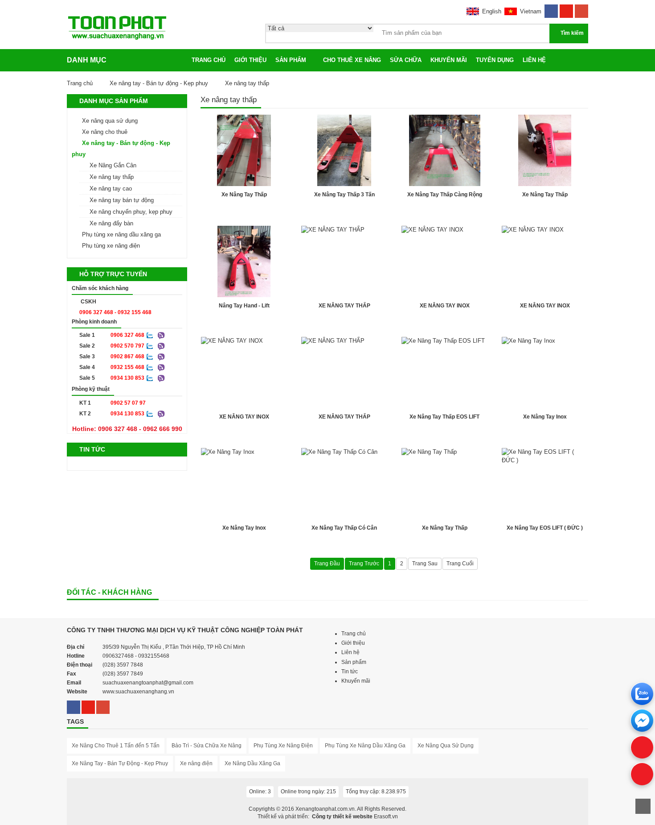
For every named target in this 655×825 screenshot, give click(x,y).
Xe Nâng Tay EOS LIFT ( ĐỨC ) (545, 528)
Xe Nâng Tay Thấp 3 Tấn (344, 194)
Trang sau (425, 563)
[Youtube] (566, 8)
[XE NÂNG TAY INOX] (444, 261)
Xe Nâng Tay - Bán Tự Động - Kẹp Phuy (120, 763)
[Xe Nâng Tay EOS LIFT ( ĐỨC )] (545, 483)
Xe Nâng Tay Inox (545, 417)
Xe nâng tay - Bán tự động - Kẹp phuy (159, 83)
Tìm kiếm (572, 33)
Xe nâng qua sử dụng (110, 120)
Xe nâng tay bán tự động (122, 200)
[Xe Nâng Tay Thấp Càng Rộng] (444, 150)
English (491, 11)
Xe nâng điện (196, 763)
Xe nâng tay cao (111, 188)
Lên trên (643, 806)
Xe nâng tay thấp (112, 177)
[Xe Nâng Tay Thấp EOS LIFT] (444, 372)
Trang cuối (460, 563)
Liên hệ (534, 60)
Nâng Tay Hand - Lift (244, 306)
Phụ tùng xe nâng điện (111, 245)
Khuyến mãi (448, 60)
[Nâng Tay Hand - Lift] (244, 261)
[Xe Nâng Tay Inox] (545, 372)
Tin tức (349, 671)
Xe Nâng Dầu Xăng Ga (252, 763)
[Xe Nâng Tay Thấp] (244, 150)
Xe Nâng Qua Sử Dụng (446, 745)
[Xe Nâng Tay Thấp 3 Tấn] (344, 150)
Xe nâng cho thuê (104, 132)
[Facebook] (551, 8)
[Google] (581, 8)
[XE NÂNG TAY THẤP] (344, 261)
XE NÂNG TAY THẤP (344, 306)
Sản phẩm (290, 60)
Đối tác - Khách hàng (109, 592)
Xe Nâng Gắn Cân (113, 165)
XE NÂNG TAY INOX (445, 306)
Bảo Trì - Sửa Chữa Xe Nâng (207, 745)
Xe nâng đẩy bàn (111, 223)
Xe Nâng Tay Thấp (244, 194)
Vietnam (530, 11)
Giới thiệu (250, 60)
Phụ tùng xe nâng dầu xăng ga (121, 234)
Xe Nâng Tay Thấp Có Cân (344, 528)
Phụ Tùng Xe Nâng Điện (283, 745)
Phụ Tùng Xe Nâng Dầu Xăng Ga (365, 745)
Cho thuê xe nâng (352, 60)
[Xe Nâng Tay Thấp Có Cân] (344, 483)
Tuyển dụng (495, 60)
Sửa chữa (406, 60)
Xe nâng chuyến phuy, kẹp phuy (131, 211)
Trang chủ (208, 60)
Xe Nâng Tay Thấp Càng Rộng (444, 194)
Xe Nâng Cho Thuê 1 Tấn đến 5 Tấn (116, 745)
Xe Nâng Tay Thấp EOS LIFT (444, 417)
